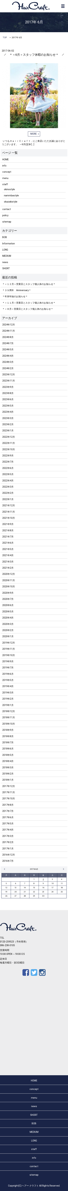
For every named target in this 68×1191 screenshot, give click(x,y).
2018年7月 (8, 742)
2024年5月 (8, 349)
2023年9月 (8, 387)
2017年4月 (8, 829)
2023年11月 (8, 380)
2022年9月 (8, 455)
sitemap (6, 221)
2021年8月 (8, 530)
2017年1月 (8, 848)
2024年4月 (8, 355)
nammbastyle (11, 195)
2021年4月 (8, 555)
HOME (5, 159)
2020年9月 (8, 592)
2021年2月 (8, 567)
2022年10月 (8, 449)
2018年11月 (8, 717)
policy (5, 215)
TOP (5, 37)
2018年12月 (8, 711)
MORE (33, 133)
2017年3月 (8, 836)
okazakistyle (10, 201)
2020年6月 (8, 605)
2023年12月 (8, 374)
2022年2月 (8, 493)
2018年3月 (8, 767)
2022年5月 (8, 474)
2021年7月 (8, 536)
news (5, 262)
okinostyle (9, 189)
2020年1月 (8, 636)
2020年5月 (8, 611)
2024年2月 (8, 368)
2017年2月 (8, 842)
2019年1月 (8, 705)
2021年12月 (8, 505)
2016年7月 (8, 861)
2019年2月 (8, 698)
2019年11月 (8, 649)
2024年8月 (8, 337)
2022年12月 (8, 437)
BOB (4, 237)
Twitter (34, 972)
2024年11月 (8, 330)
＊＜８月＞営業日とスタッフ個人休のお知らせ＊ (27, 309)
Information (8, 243)
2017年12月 (8, 786)
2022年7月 (8, 461)
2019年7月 (8, 667)
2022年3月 (8, 486)
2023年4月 (8, 412)
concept (6, 171)
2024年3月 (8, 362)
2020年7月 (8, 599)
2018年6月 (8, 748)
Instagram (42, 972)
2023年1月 (8, 430)
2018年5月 (8, 755)
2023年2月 (8, 424)
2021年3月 (8, 561)
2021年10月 (8, 518)
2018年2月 (8, 773)
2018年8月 (8, 736)
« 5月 (5, 869)
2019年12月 (8, 642)
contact (6, 209)
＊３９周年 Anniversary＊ (16, 290)
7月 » (63, 869)
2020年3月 (8, 624)
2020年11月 (8, 580)
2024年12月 (8, 324)
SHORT (6, 268)
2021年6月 (8, 542)
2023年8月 (8, 393)
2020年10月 (8, 586)
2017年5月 (8, 823)
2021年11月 (8, 511)
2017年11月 (8, 792)
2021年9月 (8, 524)
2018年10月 (8, 723)
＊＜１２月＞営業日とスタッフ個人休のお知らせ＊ (28, 284)
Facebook (25, 972)
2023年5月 (8, 405)
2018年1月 (8, 779)
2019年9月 (8, 661)
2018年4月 (8, 761)
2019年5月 (8, 680)
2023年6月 (8, 399)
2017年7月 (8, 811)
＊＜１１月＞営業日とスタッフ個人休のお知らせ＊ (28, 302)
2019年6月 (8, 674)
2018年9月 (8, 730)
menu (5, 178)
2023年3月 (8, 418)
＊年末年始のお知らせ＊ (15, 296)
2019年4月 (8, 686)
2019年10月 (8, 655)
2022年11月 (8, 443)
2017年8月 (8, 805)
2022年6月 (8, 468)
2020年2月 (8, 630)
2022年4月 (8, 480)
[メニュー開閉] (63, 6)
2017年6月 (8, 817)
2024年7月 (8, 343)
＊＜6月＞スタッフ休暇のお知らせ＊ (34, 54)
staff (5, 184)
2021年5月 (8, 549)
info (4, 165)
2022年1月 (8, 499)
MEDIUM (6, 256)
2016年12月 (8, 854)
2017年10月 (8, 798)
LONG (5, 249)
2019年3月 (8, 692)
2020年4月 (8, 617)
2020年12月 (8, 574)
